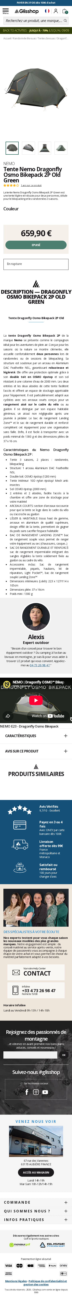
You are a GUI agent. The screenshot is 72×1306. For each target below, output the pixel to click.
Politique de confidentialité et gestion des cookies (45, 1282)
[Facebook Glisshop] (27, 1092)
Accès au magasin (36, 1172)
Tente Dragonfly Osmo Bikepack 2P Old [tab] (36, 318)
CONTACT (37, 973)
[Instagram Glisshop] (36, 1092)
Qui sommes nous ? (27, 1211)
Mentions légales (16, 1281)
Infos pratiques (24, 1219)
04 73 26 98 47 (40, 665)
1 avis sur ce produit (31, 185)
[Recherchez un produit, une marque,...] (65, 20)
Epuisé (36, 245)
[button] (36, 736)
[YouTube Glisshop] (45, 1092)
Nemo (9, 163)
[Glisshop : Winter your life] (27, 11)
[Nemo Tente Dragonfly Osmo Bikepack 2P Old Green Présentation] (36, 90)
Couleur (11, 208)
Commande (17, 1202)
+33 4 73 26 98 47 (38, 990)
